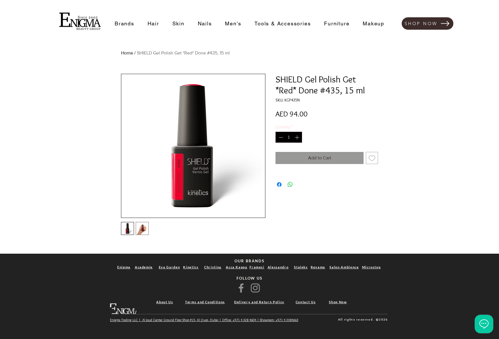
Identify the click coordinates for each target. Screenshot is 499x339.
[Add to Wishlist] (372, 158)
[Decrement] (280, 137)
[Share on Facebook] (279, 184)
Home (127, 52)
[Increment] (297, 137)
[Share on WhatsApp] (290, 184)
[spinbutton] (289, 137)
